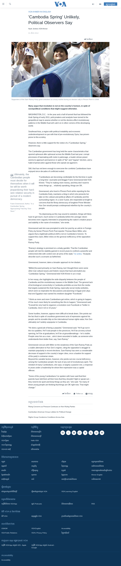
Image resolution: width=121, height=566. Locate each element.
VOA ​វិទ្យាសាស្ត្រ (6, 445)
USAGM (4, 528)
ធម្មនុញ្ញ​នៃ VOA (36, 516)
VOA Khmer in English (39, 12)
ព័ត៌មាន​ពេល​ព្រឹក (36, 432)
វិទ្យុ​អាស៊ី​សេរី (65, 533)
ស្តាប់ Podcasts (36, 504)
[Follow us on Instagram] (79, 433)
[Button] (88, 39)
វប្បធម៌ (63, 470)
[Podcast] (96, 433)
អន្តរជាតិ (4, 466)
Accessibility (65, 528)
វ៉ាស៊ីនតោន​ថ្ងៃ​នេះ (6, 436)
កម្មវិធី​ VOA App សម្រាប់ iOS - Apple (13, 545)
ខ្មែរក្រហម (64, 475)
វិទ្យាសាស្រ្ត (64, 466)
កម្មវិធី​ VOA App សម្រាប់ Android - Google (43, 546)
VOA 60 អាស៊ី (6, 449)
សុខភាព (34, 475)
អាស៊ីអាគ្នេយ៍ (5, 479)
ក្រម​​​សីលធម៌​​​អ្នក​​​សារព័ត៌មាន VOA (71, 516)
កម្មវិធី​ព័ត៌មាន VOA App (9, 504)
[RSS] (91, 433)
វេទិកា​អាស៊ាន (35, 449)
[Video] (100, 4)
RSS (93, 504)
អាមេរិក (3, 470)
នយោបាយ (34, 462)
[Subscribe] (102, 433)
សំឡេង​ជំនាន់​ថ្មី (35, 445)
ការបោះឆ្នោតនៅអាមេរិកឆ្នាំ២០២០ (101, 470)
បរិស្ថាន (63, 462)
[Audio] (93, 4)
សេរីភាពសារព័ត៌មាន (97, 466)
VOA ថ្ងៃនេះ (5, 440)
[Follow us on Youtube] (74, 433)
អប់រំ (32, 479)
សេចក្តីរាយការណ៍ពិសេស (69, 479)
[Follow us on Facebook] (62, 433)
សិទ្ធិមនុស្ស (34, 470)
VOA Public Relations (9, 533)
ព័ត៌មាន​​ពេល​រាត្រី (36, 436)
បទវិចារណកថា (96, 479)
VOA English (36, 528)
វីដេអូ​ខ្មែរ (4, 432)
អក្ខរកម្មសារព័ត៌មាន (97, 462)
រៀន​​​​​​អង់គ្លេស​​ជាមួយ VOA (39, 491)
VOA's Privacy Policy (39, 533)
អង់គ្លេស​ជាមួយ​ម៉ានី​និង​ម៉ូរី (9, 491)
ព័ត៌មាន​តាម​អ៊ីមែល (67, 504)
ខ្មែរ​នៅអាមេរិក (5, 475)
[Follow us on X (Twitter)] (68, 433)
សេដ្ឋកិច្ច (34, 466)
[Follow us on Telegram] (85, 433)
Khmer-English (96, 475)
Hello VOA (35, 440)
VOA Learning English (69, 491)
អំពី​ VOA (4, 516)
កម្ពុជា (3, 462)
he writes (78, 254)
